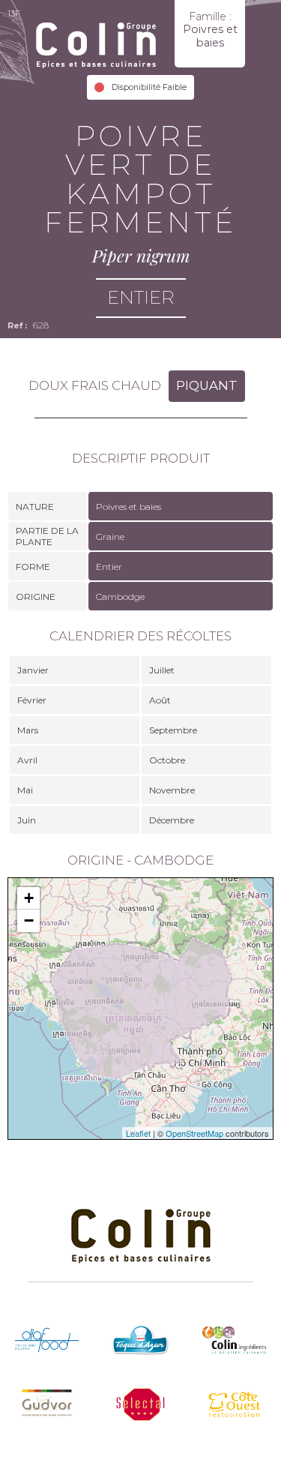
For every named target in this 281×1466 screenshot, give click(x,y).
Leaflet (138, 1133)
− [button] (29, 920)
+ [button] (29, 898)
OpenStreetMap (194, 1133)
